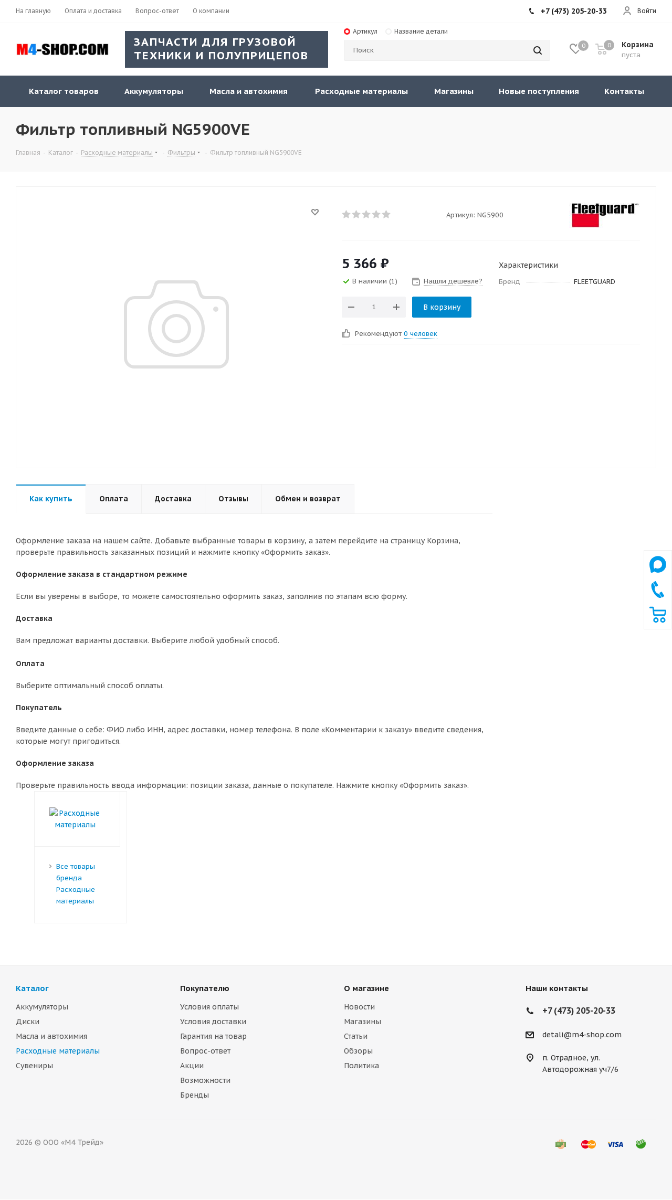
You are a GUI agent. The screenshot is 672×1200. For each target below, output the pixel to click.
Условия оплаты (209, 1007)
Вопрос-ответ (205, 1051)
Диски (27, 1021)
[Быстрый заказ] (657, 620)
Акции (192, 1065)
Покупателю (204, 988)
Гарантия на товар (213, 1036)
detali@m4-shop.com (582, 1034)
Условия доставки (213, 1021)
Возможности (205, 1080)
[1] (347, 214)
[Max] (657, 575)
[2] (357, 214)
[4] (377, 214)
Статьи (356, 1036)
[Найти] (537, 50)
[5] (387, 214)
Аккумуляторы (42, 1007)
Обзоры (358, 1051)
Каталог (32, 988)
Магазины (362, 1021)
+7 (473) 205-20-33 (574, 11)
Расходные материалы (58, 1051)
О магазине (366, 988)
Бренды (194, 1095)
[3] (367, 214)
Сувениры (34, 1065)
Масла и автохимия (51, 1036)
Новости (359, 1007)
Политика (361, 1065)
